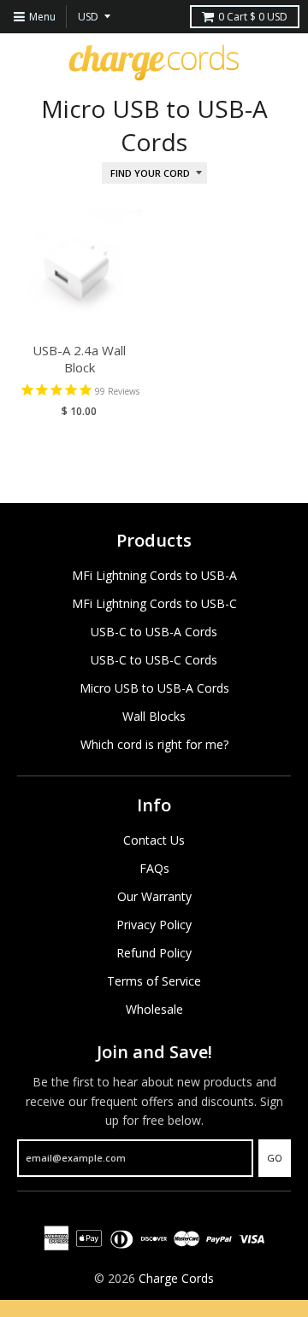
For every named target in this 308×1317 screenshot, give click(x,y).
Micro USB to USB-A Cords (154, 688)
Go (274, 1157)
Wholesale (154, 1009)
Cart (252, 16)
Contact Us (154, 840)
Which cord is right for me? (154, 744)
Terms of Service (154, 981)
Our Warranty (154, 896)
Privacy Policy (154, 924)
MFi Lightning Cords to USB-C (154, 603)
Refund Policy (154, 953)
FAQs (154, 868)
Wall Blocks (154, 716)
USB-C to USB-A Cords (154, 631)
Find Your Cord (150, 173)
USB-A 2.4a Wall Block (79, 359)
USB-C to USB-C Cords (154, 660)
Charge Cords (176, 1278)
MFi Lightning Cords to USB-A (154, 575)
